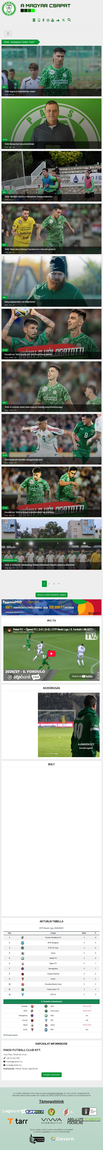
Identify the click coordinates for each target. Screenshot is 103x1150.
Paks (52, 1015)
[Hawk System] (36, 1139)
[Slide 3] (56, 753)
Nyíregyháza (53, 969)
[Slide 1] (47, 753)
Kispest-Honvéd (53, 974)
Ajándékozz (51, 744)
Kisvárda (24, 1006)
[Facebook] (43, 21)
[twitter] (63, 20)
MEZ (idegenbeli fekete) (51, 901)
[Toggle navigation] (8, 33)
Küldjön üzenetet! (51, 1075)
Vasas (53, 953)
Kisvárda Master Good (53, 984)
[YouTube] (52, 21)
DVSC (53, 979)
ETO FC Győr (53, 948)
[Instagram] (48, 21)
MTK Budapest (53, 943)
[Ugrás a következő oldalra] (59, 584)
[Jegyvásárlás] (34, 20)
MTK (52, 1030)
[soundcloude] (57, 20)
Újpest (25, 1025)
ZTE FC (53, 994)
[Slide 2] (51, 753)
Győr (52, 1006)
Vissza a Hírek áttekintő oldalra (51, 595)
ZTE (51, 1020)
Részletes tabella (12, 1035)
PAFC (26, 1011)
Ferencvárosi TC (53, 989)
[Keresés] (69, 21)
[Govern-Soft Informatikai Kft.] (62, 1139)
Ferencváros (54, 1011)
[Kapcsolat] (39, 20)
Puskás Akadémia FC (53, 937)
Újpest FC (53, 963)
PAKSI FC (53, 958)
